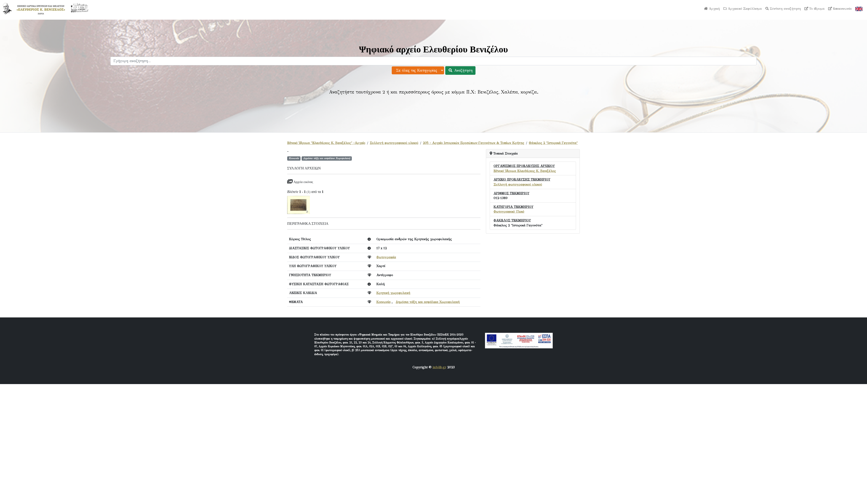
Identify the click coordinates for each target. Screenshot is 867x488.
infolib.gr (439, 367)
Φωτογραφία (386, 257)
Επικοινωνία (842, 9)
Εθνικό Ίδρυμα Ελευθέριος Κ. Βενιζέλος (525, 171)
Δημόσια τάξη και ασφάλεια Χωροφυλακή (428, 302)
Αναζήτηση (463, 70)
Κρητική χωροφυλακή (393, 293)
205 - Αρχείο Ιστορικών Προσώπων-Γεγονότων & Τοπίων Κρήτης (473, 143)
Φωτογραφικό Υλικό (509, 211)
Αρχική (714, 9)
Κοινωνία (383, 302)
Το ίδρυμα (816, 9)
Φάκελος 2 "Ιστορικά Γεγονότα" (553, 143)
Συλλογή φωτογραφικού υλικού (394, 143)
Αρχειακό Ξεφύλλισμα (744, 9)
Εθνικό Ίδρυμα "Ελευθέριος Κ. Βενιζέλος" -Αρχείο (326, 143)
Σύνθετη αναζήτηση (785, 9)
